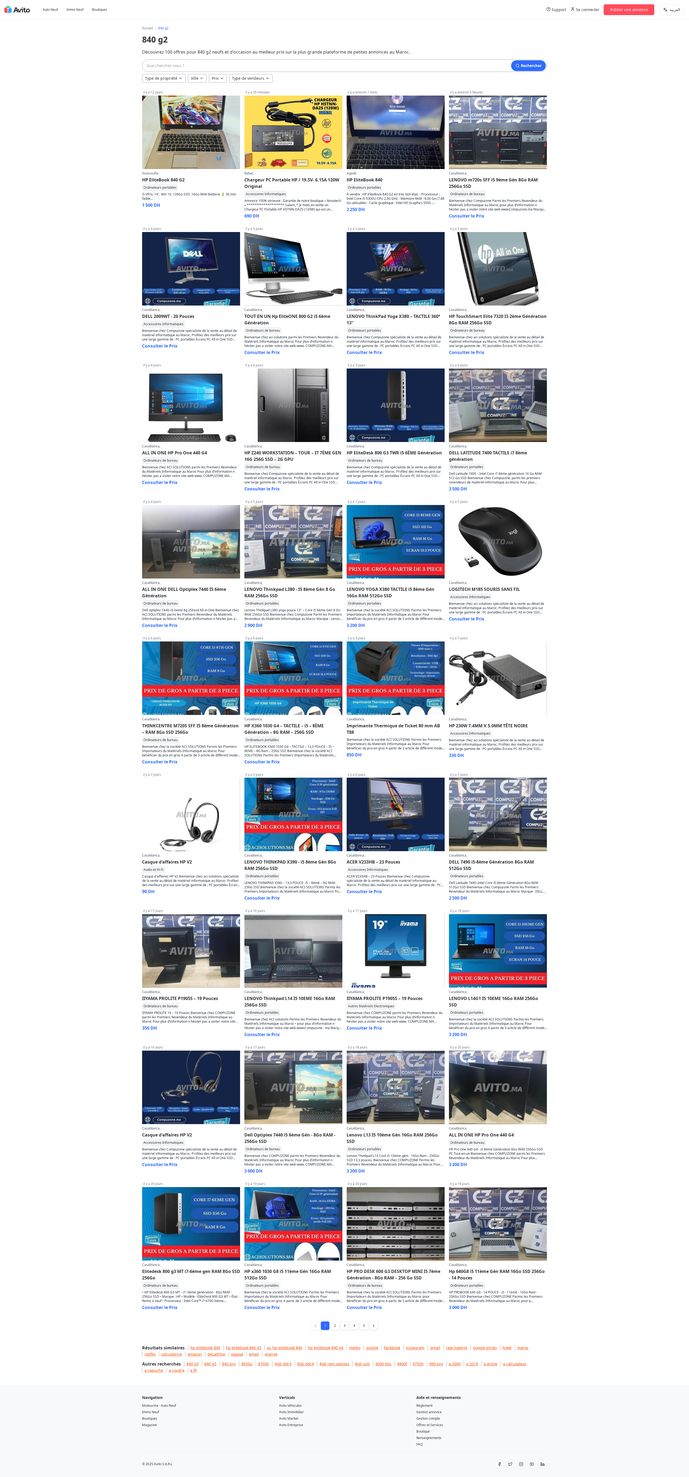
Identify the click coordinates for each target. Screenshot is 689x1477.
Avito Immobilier (291, 1412)
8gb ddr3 (283, 1363)
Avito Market (288, 1418)
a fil (193, 1370)
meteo (354, 1347)
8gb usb (362, 1363)
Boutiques (99, 10)
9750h (418, 1363)
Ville (194, 78)
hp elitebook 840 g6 (325, 1347)
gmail (435, 1347)
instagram (415, 1347)
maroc (523, 1347)
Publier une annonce (629, 9)
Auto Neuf (50, 10)
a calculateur (514, 1363)
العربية (675, 9)
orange (271, 1354)
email (254, 1354)
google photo (485, 1347)
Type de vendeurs (248, 78)
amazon (195, 1354)
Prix (215, 78)
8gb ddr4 (305, 1363)
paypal (237, 1354)
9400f (402, 1363)
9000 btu (383, 1363)
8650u (246, 1363)
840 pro (229, 1363)
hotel (507, 1347)
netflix (150, 1354)
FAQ (419, 1444)
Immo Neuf (74, 10)
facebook (392, 1347)
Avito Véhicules (290, 1405)
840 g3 (193, 1363)
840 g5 (210, 1363)
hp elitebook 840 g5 (243, 1347)
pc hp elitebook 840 (284, 1347)
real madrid (456, 1347)
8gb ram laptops (334, 1363)
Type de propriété (161, 78)
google (372, 1347)
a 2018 (472, 1363)
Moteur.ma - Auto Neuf (159, 1405)
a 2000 (454, 1363)
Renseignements (428, 1438)
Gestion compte (428, 1418)
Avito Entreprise (291, 1425)
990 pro (436, 1363)
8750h (263, 1363)
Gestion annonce (429, 1412)
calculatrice (171, 1354)
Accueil (147, 28)
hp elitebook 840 (205, 1347)
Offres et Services (429, 1425)
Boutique (423, 1431)
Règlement (424, 1405)
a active (490, 1363)
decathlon (217, 1354)
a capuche (154, 1370)
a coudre (177, 1370)
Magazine (149, 1425)
